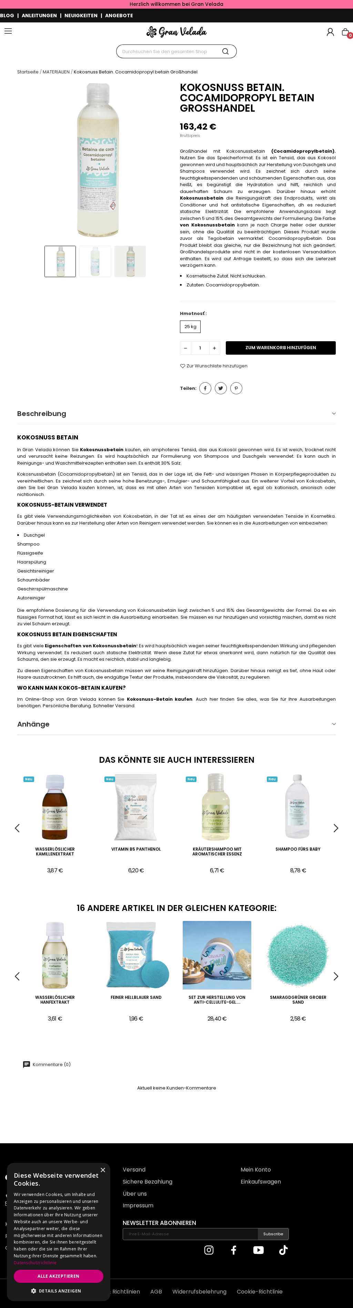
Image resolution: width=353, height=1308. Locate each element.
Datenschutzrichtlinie (35, 1263)
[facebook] (233, 1250)
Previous (29, 161)
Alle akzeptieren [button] (58, 1276)
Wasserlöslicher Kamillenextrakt (55, 852)
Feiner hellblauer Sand (136, 997)
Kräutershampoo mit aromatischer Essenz (217, 852)
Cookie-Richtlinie (260, 1292)
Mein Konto (256, 1170)
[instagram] (208, 1250)
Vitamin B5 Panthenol (136, 849)
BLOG (7, 15)
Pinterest (236, 388)
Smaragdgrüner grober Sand (298, 1000)
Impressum (138, 1205)
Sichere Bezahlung (147, 1182)
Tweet (221, 388)
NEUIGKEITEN (81, 15)
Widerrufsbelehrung (199, 1292)
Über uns (135, 1194)
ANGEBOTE (119, 15)
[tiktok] (283, 1250)
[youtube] (258, 1250)
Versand (134, 1170)
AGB (156, 1292)
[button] (58, 1290)
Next (161, 161)
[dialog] (58, 1232)
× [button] (102, 1170)
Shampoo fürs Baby (298, 849)
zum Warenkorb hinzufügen (280, 347)
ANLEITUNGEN (39, 15)
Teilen (205, 388)
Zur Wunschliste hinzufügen (217, 366)
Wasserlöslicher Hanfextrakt (55, 1000)
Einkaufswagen (261, 1182)
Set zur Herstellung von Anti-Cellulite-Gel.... (217, 1000)
